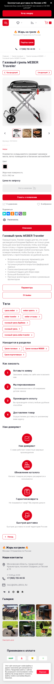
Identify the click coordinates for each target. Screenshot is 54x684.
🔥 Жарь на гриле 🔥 (27, 31)
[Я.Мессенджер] (4, 213)
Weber (5, 149)
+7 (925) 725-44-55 (27, 49)
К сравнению (12, 204)
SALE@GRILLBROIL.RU (17, 585)
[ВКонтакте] (8, 213)
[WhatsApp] (24, 213)
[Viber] (20, 213)
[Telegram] (16, 213)
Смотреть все (8, 640)
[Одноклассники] (12, 213)
